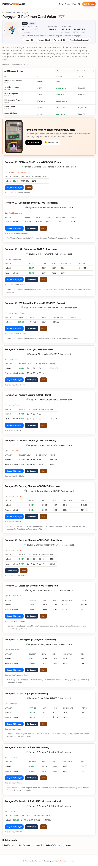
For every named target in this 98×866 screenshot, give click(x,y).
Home (4, 12)
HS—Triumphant (11, 94)
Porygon (68, 845)
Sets (61, 4)
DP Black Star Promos (13, 81)
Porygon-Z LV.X (44, 40)
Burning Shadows (15, 496)
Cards (67, 4)
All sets (72, 861)
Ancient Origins (10, 113)
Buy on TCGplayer (14, 188)
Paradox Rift (13, 757)
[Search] (79, 4)
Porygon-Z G (28, 40)
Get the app (89, 4)
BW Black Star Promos (13, 100)
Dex (74, 4)
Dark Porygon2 (24, 845)
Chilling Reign (13, 650)
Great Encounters (11, 87)
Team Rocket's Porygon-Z (80, 40)
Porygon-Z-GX (59, 40)
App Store (35, 142)
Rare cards (64, 861)
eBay (29, 188)
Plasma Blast (9, 107)
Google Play (53, 142)
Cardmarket (31, 228)
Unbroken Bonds (15, 596)
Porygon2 (38, 845)
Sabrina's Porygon (53, 845)
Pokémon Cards (14, 12)
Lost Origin (12, 704)
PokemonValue (13, 4)
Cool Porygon (9, 845)
